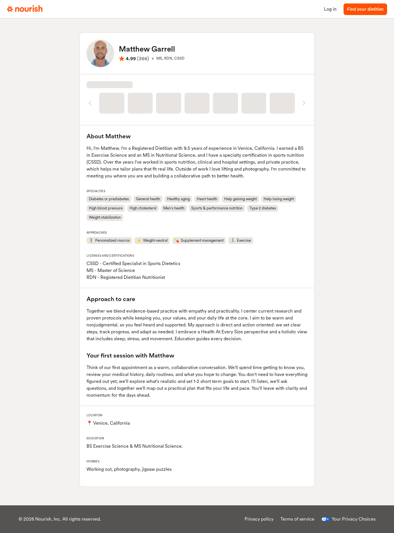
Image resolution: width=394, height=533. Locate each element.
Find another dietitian (197, 124)
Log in (330, 9)
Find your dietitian (365, 9)
